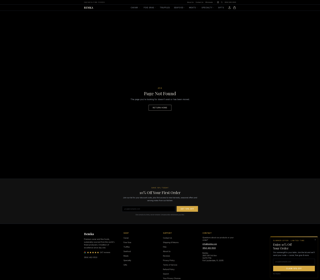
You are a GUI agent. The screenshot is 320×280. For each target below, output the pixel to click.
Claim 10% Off (294, 268)
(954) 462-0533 (230, 2)
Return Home (160, 108)
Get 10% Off (187, 209)
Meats (192, 7)
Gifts (221, 7)
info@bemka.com (209, 244)
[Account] (229, 7)
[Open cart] (234, 7)
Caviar (134, 7)
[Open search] (222, 2)
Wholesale (209, 2)
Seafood (179, 7)
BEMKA (88, 7)
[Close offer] (315, 240)
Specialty (207, 7)
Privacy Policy (169, 260)
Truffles (165, 7)
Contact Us (199, 2)
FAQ (164, 247)
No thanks (276, 274)
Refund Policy (168, 269)
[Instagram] (218, 2)
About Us (190, 2)
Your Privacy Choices (172, 278)
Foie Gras (149, 7)
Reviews (166, 256)
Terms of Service (170, 265)
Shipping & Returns (171, 242)
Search (166, 274)
